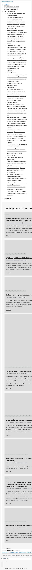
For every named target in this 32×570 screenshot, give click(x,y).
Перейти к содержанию (7, 1)
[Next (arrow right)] (2, 564)
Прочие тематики (10, 297)
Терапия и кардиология (11, 373)
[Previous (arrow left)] (1, 564)
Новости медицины (10, 260)
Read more (8, 235)
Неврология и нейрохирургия (13, 422)
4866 (9, 548)
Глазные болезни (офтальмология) (14, 223)
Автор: (26, 223)
